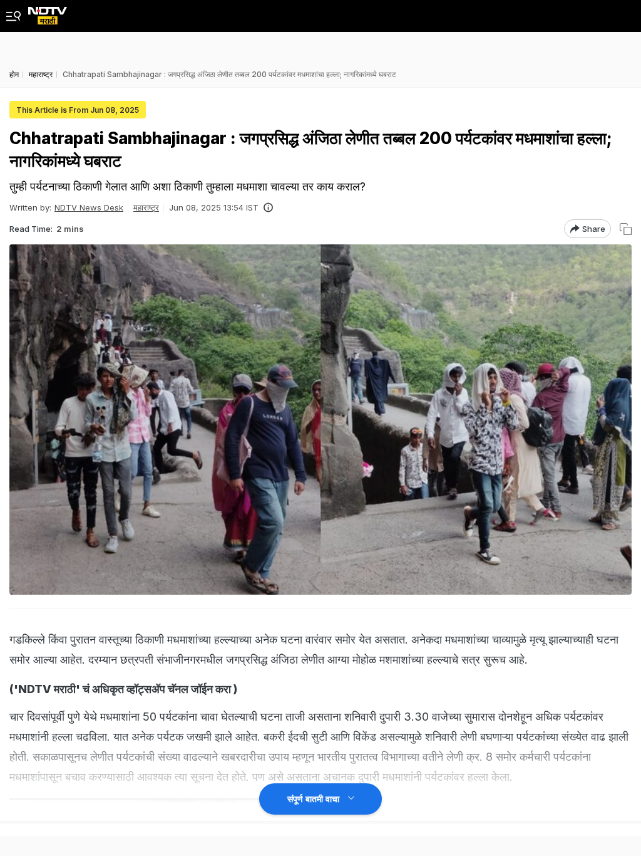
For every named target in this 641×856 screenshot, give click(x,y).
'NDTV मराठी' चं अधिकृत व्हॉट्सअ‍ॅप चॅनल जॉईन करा (123, 689)
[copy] (626, 229)
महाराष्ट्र (146, 207)
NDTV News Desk (88, 207)
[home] (47, 12)
